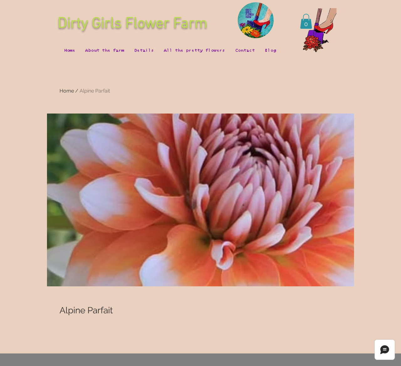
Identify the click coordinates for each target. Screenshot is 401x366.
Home (67, 91)
